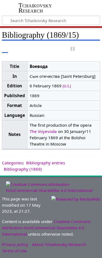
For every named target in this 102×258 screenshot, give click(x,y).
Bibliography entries (45, 162)
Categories (12, 162)
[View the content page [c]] (5, 49)
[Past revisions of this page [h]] (83, 49)
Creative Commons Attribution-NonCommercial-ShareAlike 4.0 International (46, 228)
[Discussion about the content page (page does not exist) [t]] (17, 49)
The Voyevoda (43, 131)
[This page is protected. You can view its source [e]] (73, 49)
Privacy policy (15, 244)
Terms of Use (14, 250)
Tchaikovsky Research (35, 8)
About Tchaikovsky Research (59, 244)
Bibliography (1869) (23, 169)
